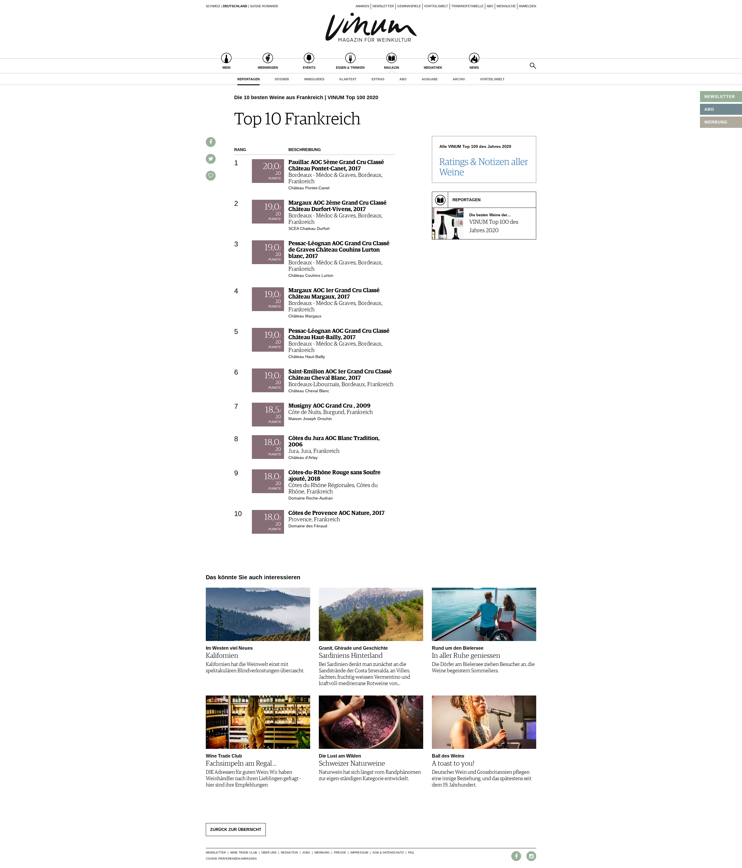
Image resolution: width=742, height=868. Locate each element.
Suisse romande (264, 6)
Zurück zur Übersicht (235, 829)
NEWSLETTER (719, 96)
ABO (709, 109)
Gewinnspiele (409, 6)
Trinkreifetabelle (467, 6)
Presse (340, 852)
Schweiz (213, 6)
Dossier (282, 79)
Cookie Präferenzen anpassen (231, 858)
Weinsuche (506, 6)
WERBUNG (716, 122)
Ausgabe (430, 79)
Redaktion (289, 852)
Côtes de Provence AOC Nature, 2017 (336, 513)
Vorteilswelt (436, 6)
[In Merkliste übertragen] (211, 176)
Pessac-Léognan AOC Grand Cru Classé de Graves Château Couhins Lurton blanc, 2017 (339, 250)
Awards (362, 6)
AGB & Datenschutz (388, 852)
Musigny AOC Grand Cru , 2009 (329, 406)
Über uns (269, 852)
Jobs (306, 852)
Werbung (322, 852)
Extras (378, 79)
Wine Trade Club (243, 852)
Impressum (359, 852)
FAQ (411, 852)
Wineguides (314, 79)
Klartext (348, 79)
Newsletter (383, 6)
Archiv (459, 79)
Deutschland (235, 6)
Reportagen (248, 79)
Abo (490, 6)
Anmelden (527, 6)
